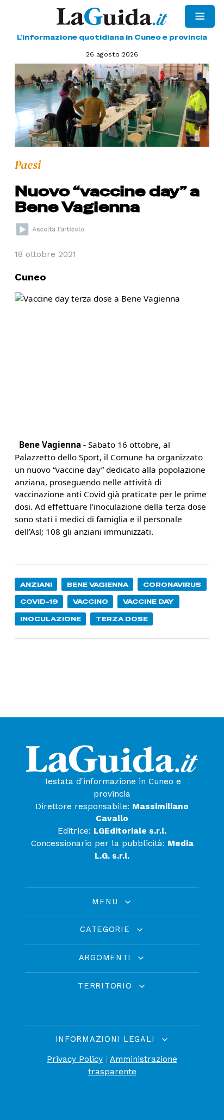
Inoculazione (50, 619)
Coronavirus (172, 584)
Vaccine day (148, 601)
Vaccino (90, 601)
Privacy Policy (75, 1059)
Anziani (36, 584)
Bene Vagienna (97, 584)
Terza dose (122, 619)
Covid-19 (39, 601)
